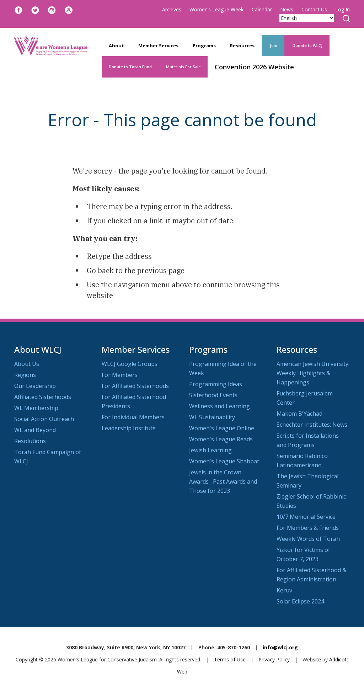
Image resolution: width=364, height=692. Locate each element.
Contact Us (314, 9)
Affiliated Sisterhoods (42, 397)
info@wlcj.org (280, 647)
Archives (171, 9)
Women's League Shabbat (224, 461)
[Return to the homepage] (50, 45)
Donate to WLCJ (306, 45)
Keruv (284, 590)
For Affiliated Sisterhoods (135, 386)
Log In (342, 9)
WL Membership (36, 408)
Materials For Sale (183, 66)
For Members (120, 375)
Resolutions (30, 441)
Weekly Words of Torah (308, 539)
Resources (242, 45)
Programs (204, 45)
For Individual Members (133, 417)
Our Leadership (35, 386)
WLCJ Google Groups (129, 364)
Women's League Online (221, 428)
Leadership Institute (129, 428)
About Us (26, 364)
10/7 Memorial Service (306, 517)
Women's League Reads (221, 439)
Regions (25, 375)
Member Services (158, 45)
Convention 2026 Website (254, 67)
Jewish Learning (210, 450)
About (116, 45)
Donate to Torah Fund (130, 66)
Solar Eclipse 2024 (300, 601)
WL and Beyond (35, 430)
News (286, 9)
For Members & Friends (308, 528)
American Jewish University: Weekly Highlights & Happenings (313, 373)
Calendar (262, 9)
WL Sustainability (212, 417)
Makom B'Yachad (299, 413)
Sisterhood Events (213, 395)
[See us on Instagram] (52, 9)
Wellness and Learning (219, 406)
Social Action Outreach (44, 419)
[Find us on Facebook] (18, 9)
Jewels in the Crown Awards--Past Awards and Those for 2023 (223, 481)
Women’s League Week (216, 9)
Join (273, 45)
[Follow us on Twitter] (35, 9)
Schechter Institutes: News (312, 424)
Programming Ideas (215, 384)
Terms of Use (230, 659)
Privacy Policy (274, 659)
